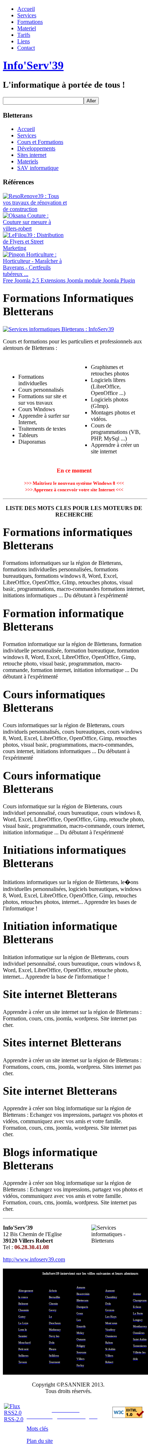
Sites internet (31, 155)
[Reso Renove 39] (35, 209)
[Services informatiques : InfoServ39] (74, 329)
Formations (30, 22)
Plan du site (40, 1441)
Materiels (27, 161)
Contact (26, 48)
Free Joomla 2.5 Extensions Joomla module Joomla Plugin (69, 280)
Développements (36, 148)
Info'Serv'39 (33, 65)
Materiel (26, 28)
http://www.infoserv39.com (34, 1259)
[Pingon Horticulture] (35, 274)
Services (26, 15)
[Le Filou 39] (35, 248)
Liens (23, 41)
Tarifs (23, 35)
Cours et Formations (40, 142)
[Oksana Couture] (35, 228)
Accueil (26, 9)
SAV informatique (38, 168)
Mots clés (37, 1429)
